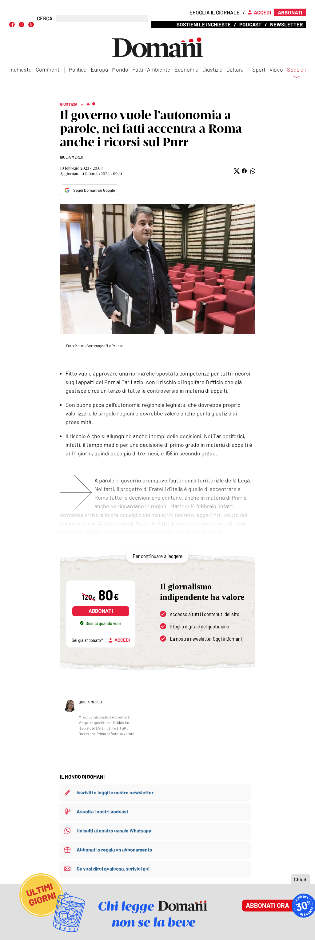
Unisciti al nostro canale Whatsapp (114, 830)
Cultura (235, 69)
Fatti (137, 69)
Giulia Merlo (71, 157)
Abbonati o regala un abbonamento (114, 849)
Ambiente (158, 69)
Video (276, 69)
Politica (77, 69)
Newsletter (286, 24)
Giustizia (212, 69)
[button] (236, 171)
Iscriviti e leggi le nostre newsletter (115, 792)
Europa (99, 69)
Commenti (48, 69)
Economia (186, 69)
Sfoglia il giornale (214, 12)
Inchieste (20, 69)
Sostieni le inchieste (204, 24)
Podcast (250, 24)
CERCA (45, 18)
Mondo (120, 69)
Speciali (296, 70)
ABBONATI (101, 611)
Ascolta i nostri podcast (102, 811)
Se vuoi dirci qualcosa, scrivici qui (113, 868)
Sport (258, 69)
